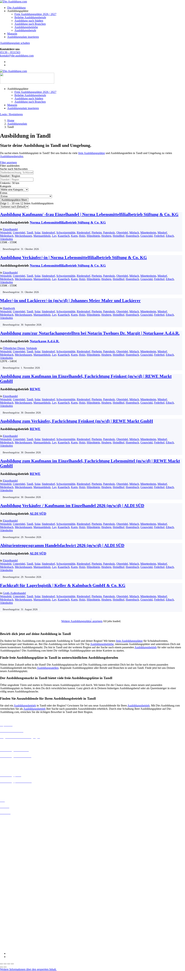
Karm (74, 235)
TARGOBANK (9, 941)
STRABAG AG (9, 937)
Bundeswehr (7, 889)
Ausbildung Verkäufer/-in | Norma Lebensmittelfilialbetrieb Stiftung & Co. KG (73, 257)
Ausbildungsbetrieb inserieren (17, 787)
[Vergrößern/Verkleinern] (1, 963)
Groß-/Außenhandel (14, 593)
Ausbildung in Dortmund (14, 825)
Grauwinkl (146, 235)
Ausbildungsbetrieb (145, 647)
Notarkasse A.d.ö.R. (44, 341)
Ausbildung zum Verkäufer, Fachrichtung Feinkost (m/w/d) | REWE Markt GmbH (76, 421)
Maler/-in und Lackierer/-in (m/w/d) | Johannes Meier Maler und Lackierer (70, 300)
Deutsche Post (8, 896)
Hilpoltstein (93, 235)
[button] (28, 969)
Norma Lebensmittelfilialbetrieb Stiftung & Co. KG (68, 222)
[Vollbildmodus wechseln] (5, 963)
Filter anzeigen (8, 162)
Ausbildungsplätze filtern (14, 200)
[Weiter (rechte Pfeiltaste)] (5, 967)
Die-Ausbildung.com (21, 947)
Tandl (30, 232)
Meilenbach (6, 235)
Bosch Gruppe (8, 886)
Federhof (159, 235)
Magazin (12, 33)
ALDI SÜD (38, 514)
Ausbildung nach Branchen (30, 23)
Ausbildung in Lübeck (13, 860)
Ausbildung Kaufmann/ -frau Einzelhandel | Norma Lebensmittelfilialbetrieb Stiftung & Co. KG (89, 214)
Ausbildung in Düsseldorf (14, 832)
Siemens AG (7, 934)
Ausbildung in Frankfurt (14, 838)
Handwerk (9, 308)
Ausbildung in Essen (12, 835)
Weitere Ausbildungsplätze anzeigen (81, 621)
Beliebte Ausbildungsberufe (30, 17)
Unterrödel (19, 232)
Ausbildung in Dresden (13, 828)
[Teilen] (8, 963)
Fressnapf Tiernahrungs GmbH (17, 918)
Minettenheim (148, 232)
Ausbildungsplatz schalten (15, 43)
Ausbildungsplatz (17, 123)
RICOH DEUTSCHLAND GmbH (20, 931)
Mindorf (162, 232)
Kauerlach (64, 235)
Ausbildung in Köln (11, 854)
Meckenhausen (23, 235)
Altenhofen (6, 239)
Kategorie (5, 186)
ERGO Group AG (10, 909)
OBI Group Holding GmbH (16, 928)
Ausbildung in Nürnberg (14, 873)
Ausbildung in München (14, 870)
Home (10, 120)
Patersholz (109, 232)
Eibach (170, 235)
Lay (54, 235)
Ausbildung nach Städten (28, 20)
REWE (35, 389)
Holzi (82, 235)
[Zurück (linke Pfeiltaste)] (1, 967)
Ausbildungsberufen (11, 156)
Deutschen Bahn (9, 892)
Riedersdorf (83, 232)
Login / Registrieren (11, 114)
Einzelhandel (10, 229)
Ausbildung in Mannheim (14, 867)
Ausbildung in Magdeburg (15, 864)
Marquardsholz (42, 235)
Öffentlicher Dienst (14, 348)
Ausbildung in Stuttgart (13, 877)
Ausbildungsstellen (48, 667)
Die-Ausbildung (16, 7)
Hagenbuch (132, 235)
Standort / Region (10, 175)
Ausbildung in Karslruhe (14, 851)
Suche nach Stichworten (14, 168)
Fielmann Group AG (12, 915)
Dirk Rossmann (9, 902)
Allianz (4, 883)
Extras (3, 192)
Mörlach (134, 232)
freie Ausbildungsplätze (91, 153)
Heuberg (106, 235)
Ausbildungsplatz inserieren (23, 36)
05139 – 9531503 (10, 52)
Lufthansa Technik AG (13, 924)
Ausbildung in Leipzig (13, 857)
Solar (37, 232)
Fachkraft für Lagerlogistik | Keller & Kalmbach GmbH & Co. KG (62, 585)
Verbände (31, 348)
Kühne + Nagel (9, 921)
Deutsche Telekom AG (13, 899)
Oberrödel (122, 232)
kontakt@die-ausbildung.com (17, 55)
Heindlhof (118, 235)
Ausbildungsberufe (25, 30)
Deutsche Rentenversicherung (17, 905)
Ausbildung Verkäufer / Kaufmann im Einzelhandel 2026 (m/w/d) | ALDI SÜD (72, 505)
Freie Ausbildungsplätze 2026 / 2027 (35, 14)
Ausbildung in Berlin (12, 819)
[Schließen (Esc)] (12, 963)
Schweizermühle (65, 232)
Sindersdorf (48, 232)
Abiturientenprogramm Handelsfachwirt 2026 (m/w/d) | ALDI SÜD (62, 545)
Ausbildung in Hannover (14, 844)
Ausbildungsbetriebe (26, 27)
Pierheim (97, 232)
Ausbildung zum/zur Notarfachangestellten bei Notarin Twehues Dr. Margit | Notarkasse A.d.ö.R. (90, 333)
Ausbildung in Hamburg (14, 841)
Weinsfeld (5, 232)
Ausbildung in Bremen (13, 822)
